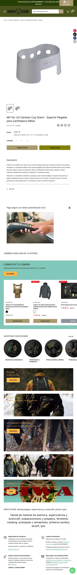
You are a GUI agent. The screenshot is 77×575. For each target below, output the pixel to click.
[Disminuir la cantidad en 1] (16, 141)
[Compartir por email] (69, 125)
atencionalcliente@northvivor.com (57, 549)
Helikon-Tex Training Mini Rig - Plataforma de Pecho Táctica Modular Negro (17, 306)
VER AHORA (10, 274)
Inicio (5, 20)
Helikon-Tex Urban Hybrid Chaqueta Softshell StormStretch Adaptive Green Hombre (45, 306)
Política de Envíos (13, 549)
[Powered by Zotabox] (75, 41)
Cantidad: (10, 140)
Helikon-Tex (9, 302)
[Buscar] (61, 11)
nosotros (14, 564)
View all (71, 336)
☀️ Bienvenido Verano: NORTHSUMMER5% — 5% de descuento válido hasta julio (38, 3)
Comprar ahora (55, 147)
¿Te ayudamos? (66, 3)
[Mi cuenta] (68, 11)
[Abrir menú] (5, 11)
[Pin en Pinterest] (62, 125)
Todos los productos (13, 20)
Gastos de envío (31, 135)
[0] (72, 11)
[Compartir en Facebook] (58, 125)
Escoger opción (17, 321)
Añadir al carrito (22, 147)
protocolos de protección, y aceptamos (59, 560)
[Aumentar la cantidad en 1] (27, 141)
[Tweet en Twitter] (65, 125)
